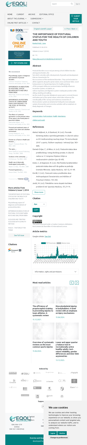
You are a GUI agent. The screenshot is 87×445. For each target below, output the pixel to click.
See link (48, 236)
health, (55, 116)
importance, (62, 116)
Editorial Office (46, 14)
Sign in (78, 4)
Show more (38, 192)
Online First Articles (17, 23)
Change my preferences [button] (59, 437)
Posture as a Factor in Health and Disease (19, 140)
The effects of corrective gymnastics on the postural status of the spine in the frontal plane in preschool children (19, 117)
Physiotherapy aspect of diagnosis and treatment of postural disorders (19, 77)
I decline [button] (62, 433)
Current (20, 14)
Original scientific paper (43, 29)
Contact (36, 23)
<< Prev (67, 29)
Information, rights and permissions (48, 272)
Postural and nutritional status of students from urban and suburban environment (19, 129)
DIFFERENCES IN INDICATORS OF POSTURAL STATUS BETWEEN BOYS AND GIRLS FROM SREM (19, 89)
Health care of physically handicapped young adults (17, 163)
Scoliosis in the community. (17, 156)
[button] (72, 283)
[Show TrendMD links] (28, 181)
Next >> (74, 29)
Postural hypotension (15, 170)
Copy (36, 210)
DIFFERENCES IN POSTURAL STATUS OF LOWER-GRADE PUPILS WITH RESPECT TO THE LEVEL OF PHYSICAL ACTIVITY (18, 103)
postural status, (38, 116)
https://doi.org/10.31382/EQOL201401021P (47, 59)
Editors (31, 420)
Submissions (36, 19)
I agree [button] (52, 433)
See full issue (19, 235)
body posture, (48, 116)
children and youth (39, 120)
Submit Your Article (76, 18)
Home (9, 14)
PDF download (20, 63)
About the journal (16, 19)
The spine (12, 149)
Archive (31, 14)
